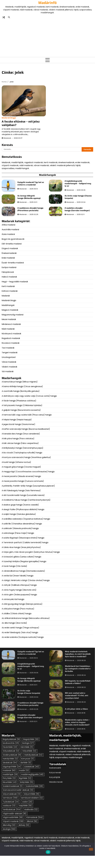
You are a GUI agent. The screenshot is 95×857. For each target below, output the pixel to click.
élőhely (24, 825)
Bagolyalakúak (11, 739)
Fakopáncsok (8, 272)
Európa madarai (9, 267)
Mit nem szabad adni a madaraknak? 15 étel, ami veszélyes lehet (76, 695)
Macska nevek (56, 782)
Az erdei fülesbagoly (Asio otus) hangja (20, 632)
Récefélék (10, 782)
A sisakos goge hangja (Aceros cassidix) (20, 504)
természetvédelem (32, 797)
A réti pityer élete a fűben (76, 709)
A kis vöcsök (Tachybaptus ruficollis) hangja (22, 452)
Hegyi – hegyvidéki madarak (15, 281)
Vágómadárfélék (13, 817)
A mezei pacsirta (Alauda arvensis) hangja (21, 476)
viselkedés (31, 809)
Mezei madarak (9, 319)
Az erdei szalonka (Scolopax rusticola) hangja (23, 637)
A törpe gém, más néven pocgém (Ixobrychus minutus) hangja (31, 552)
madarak (9, 770)
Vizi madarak (8, 371)
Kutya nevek (55, 772)
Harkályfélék (10, 758)
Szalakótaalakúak (13, 786)
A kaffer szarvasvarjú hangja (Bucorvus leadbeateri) (26, 429)
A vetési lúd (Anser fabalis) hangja (17, 575)
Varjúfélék (25, 805)
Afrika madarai (8, 225)
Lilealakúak (10, 762)
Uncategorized (8, 357)
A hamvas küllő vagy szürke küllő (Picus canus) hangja (27, 414)
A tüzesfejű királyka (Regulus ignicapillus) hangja (24, 561)
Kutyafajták (54, 777)
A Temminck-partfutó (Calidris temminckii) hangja (25, 542)
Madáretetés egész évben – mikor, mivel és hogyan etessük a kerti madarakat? (77, 722)
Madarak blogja (9, 118)
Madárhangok (8, 305)
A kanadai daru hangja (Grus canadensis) (21, 433)
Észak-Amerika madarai (13, 262)
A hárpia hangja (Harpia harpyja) (17, 419)
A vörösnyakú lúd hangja (13, 599)
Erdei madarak (8, 258)
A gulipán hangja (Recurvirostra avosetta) (21, 410)
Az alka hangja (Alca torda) (14, 623)
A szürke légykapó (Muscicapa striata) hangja (23, 537)
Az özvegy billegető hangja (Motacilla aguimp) (29, 679)
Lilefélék (25, 762)
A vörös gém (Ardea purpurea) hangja (19, 594)
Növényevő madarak (11, 333)
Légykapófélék (12, 766)
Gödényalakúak (12, 755)
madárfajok (10, 774)
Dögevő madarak (10, 248)
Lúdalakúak (31, 766)
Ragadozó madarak (11, 338)
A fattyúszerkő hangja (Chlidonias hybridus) (22, 405)
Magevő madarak (10, 310)
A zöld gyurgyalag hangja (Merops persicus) (22, 604)
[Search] (9, 17)
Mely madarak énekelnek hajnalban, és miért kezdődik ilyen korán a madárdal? (78, 654)
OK (48, 852)
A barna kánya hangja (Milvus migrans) (20, 381)
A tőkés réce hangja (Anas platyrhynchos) (21, 547)
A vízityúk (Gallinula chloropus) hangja (19, 585)
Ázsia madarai (8, 234)
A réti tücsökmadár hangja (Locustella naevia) (23, 495)
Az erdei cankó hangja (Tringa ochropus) (20, 627)
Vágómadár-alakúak (14, 813)
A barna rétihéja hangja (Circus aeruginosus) (22, 386)
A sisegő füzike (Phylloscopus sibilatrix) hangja (23, 509)
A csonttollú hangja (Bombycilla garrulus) (21, 391)
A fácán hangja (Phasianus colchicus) (19, 400)
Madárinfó (47, 2)
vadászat (9, 805)
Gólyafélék (29, 751)
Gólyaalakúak (11, 751)
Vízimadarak (34, 817)
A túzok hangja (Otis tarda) (14, 566)
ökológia (9, 829)
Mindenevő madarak (11, 324)
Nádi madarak (8, 329)
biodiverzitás (11, 743)
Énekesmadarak (9, 253)
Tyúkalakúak (11, 801)
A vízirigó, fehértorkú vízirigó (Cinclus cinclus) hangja (26, 580)
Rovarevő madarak (11, 343)
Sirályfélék (26, 782)
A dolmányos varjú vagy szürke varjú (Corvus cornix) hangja (29, 396)
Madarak (7, 138)
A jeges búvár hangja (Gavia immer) (18, 424)
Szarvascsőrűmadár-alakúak (18, 790)
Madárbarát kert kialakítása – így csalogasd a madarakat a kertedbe (78, 668)
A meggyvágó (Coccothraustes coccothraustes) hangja (28, 471)
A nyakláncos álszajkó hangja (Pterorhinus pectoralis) (30, 704)
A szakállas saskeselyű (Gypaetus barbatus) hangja (26, 519)
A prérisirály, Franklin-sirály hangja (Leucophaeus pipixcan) (28, 485)
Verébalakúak (12, 809)
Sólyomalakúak (12, 794)
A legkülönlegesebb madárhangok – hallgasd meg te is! (78, 183)
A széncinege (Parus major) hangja (18, 533)
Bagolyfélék (31, 739)
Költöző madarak (10, 291)
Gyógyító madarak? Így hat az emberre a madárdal (30, 652)
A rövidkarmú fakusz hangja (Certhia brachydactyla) (26, 500)
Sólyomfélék (31, 794)
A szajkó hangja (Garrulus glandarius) (19, 514)
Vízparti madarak (13, 821)
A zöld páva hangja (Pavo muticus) (18, 608)
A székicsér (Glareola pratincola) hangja (20, 528)
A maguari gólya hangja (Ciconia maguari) (21, 467)
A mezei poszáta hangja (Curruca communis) (23, 481)
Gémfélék (26, 747)
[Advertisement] (47, 37)
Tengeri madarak (10, 352)
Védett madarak (9, 366)
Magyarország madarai (12, 314)
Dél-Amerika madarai (11, 243)
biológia (28, 743)
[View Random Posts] (3, 17)
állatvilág (9, 825)
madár (24, 770)
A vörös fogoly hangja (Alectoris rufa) (19, 590)
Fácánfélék (10, 747)
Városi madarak (9, 362)
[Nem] (91, 849)
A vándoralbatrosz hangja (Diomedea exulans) (23, 571)
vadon (27, 801)
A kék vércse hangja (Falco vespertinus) (20, 443)
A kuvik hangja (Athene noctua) (16, 462)
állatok (32, 821)
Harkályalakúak (33, 755)
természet (10, 797)
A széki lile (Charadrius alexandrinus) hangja (22, 523)
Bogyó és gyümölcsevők (13, 239)
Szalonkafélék (34, 786)
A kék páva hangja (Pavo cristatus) (18, 438)
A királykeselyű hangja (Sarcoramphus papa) (23, 448)
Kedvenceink (55, 768)
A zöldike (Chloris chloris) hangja (16, 613)
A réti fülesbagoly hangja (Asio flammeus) (21, 490)
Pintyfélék (9, 778)
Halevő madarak (9, 276)
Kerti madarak (8, 286)
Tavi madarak (8, 348)
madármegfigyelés (32, 774)
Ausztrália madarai (10, 229)
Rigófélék (25, 778)
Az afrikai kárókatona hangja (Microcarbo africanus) (26, 618)
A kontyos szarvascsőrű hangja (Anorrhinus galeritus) (26, 457)
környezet (27, 758)
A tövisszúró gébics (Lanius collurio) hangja (21, 556)
